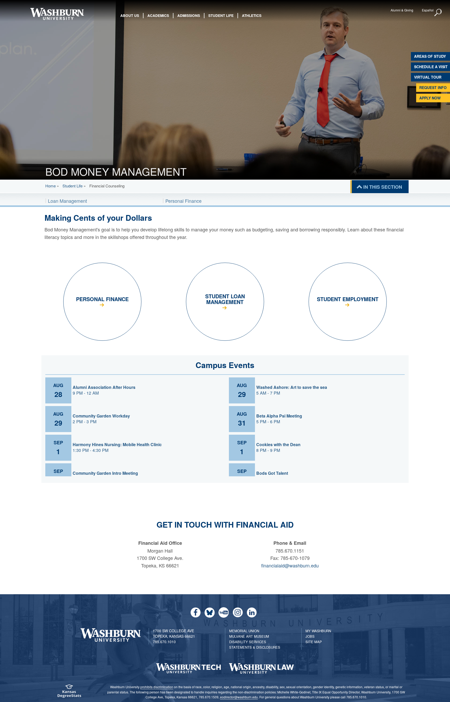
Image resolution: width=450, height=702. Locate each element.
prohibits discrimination (156, 687)
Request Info (433, 87)
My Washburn (318, 630)
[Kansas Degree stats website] (69, 692)
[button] (438, 13)
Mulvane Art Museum (249, 636)
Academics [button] (158, 15)
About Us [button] (129, 15)
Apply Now (430, 97)
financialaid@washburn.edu (290, 565)
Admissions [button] (188, 15)
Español (428, 10)
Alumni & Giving (402, 10)
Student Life (73, 185)
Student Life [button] (221, 15)
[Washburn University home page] (57, 14)
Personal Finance (183, 200)
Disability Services (247, 641)
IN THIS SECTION (382, 187)
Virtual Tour (427, 77)
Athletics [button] (251, 15)
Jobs (310, 636)
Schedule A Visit (431, 66)
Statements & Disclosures (254, 647)
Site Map (313, 641)
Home (50, 185)
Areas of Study (430, 56)
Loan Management (67, 200)
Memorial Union (244, 630)
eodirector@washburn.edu (239, 697)
